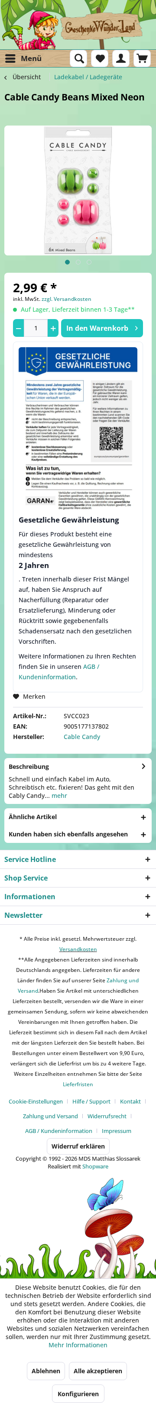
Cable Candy (82, 737)
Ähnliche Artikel (33, 817)
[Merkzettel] (99, 58)
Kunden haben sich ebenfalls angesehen (68, 834)
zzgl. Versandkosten (66, 299)
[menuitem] (23, 58)
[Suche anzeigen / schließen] (78, 58)
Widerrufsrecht (107, 1116)
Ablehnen (46, 1371)
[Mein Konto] (121, 58)
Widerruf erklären (78, 1146)
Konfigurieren (78, 1394)
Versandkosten (78, 949)
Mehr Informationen (78, 1345)
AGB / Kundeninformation (58, 1131)
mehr (58, 795)
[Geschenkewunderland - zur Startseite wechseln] (78, 30)
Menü (31, 58)
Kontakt (130, 1101)
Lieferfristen (78, 1084)
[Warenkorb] (142, 58)
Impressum (116, 1131)
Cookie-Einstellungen (36, 1101)
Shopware (95, 1166)
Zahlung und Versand (50, 1116)
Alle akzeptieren (98, 1371)
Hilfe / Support (91, 1101)
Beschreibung (29, 766)
